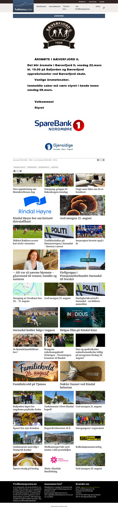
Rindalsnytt (41, 6)
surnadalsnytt (20, 167)
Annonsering (92, 2)
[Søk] (104, 8)
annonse (54, 167)
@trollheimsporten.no (92, 487)
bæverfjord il (44, 167)
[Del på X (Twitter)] (101, 160)
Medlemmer (82, 2)
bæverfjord (32, 167)
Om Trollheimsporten (82, 8)
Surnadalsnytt (54, 6)
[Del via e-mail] (103, 160)
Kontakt (102, 2)
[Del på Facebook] (98, 160)
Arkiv (98, 6)
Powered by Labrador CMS (59, 506)
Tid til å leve (66, 8)
